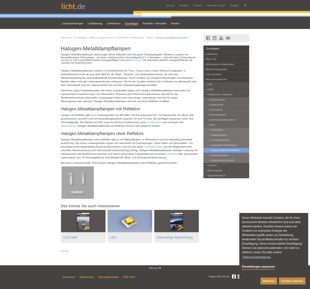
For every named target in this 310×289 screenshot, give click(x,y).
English (234, 5)
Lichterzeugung (217, 99)
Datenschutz (87, 277)
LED (113, 237)
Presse (197, 5)
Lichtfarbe (171, 153)
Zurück (65, 250)
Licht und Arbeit (213, 74)
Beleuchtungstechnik (101, 37)
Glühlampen (217, 130)
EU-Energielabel (218, 115)
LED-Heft (70, 237)
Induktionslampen (220, 155)
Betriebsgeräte (215, 170)
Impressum (69, 277)
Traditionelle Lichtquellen (130, 37)
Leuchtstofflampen (220, 140)
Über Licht (211, 59)
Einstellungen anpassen (258, 266)
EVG (145, 57)
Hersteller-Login (216, 5)
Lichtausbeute (216, 105)
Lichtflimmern (154, 122)
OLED (211, 89)
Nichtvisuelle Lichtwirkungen (220, 64)
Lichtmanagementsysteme (222, 120)
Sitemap (154, 268)
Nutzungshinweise (108, 277)
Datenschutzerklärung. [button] (257, 257)
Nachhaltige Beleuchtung (175, 237)
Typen (149, 37)
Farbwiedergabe (153, 146)
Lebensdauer (68, 125)
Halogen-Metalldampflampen (171, 37)
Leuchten (212, 165)
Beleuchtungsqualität (216, 69)
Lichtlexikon (212, 54)
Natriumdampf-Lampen (222, 160)
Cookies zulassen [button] (292, 280)
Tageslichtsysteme (217, 175)
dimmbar (136, 60)
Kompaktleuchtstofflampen (224, 145)
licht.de (170, 5)
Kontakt (184, 5)
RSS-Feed (129, 277)
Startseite (66, 37)
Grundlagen (80, 37)
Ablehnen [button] (269, 280)
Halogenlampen (219, 135)
